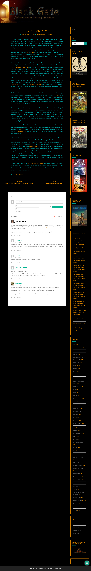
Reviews (75, 454)
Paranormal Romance (78, 442)
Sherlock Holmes (77, 480)
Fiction (75, 395)
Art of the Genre (77, 348)
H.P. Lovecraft (76, 408)
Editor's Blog (76, 386)
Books (74, 365)
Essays (21, 174)
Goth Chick (76, 405)
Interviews (75, 414)
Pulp (74, 451)
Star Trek (75, 486)
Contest (75, 375)
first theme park (22, 131)
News (74, 436)
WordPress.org (77, 533)
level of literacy (33, 146)
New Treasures (76, 433)
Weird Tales (76, 503)
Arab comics (47, 125)
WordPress (49, 568)
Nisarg (59, 568)
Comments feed (77, 530)
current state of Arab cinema (27, 50)
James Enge (18, 221)
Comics (75, 368)
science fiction (76, 473)
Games (75, 402)
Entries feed (76, 527)
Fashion (75, 392)
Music (74, 427)
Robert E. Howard (77, 465)
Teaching (75, 489)
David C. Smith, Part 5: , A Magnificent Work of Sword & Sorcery (79, 327)
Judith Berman (40, 34)
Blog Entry (15, 174)
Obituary (75, 439)
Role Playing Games (78, 468)
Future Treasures (77, 398)
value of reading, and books (35, 163)
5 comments (50, 34)
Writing (75, 510)
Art (74, 344)
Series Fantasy (76, 476)
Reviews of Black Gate (78, 457)
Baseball (75, 351)
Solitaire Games (77, 483)
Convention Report (78, 378)
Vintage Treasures (77, 500)
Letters (75, 417)
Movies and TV (76, 424)
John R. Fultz (18, 240)
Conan (74, 371)
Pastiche (75, 447)
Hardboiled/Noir (77, 411)
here (27, 52)
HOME (73, 29)
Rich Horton (76, 462)
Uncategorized (77, 497)
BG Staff (75, 354)
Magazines (76, 420)
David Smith (76, 323)
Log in (74, 524)
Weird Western (76, 507)
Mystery (75, 430)
